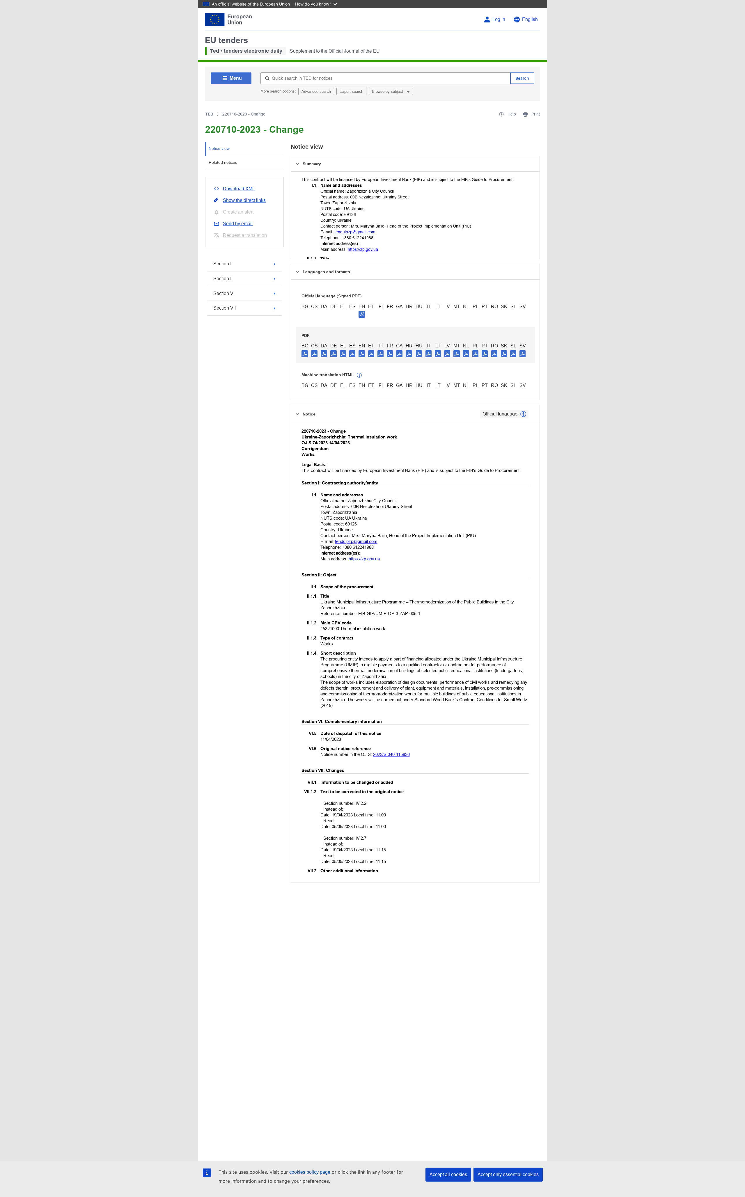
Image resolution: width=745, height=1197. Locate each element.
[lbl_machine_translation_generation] (359, 375)
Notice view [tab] (219, 148)
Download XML (239, 188)
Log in (498, 19)
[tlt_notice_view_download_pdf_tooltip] (304, 353)
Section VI (224, 293)
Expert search (351, 91)
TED (209, 114)
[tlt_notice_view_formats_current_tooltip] (523, 414)
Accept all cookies (448, 1174)
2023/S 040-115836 (391, 754)
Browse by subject (388, 91)
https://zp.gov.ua (363, 249)
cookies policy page (309, 1172)
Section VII (224, 308)
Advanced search (316, 91)
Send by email (238, 223)
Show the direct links (244, 200)
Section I (222, 263)
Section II (223, 278)
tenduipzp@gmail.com (354, 232)
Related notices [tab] (223, 162)
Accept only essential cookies (508, 1174)
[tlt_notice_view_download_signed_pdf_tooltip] (362, 314)
